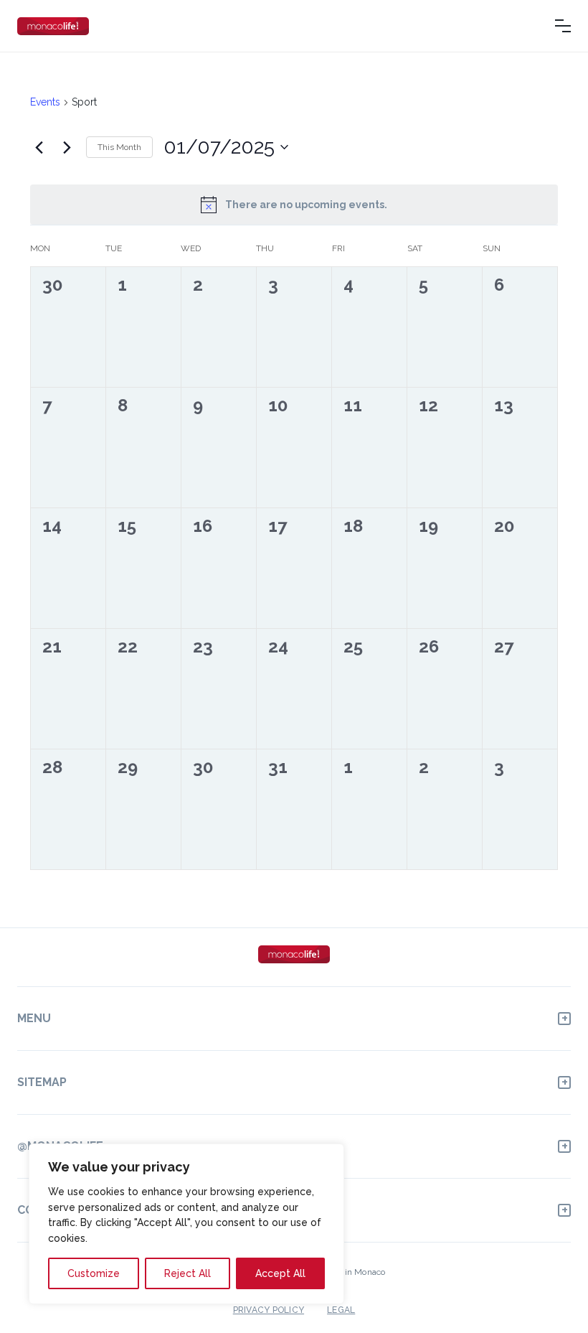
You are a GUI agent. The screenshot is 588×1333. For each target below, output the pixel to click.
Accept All (280, 1273)
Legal (341, 1310)
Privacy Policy (268, 1310)
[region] (186, 1223)
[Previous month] (38, 147)
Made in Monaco (352, 1272)
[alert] (294, 204)
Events (45, 102)
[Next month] (66, 147)
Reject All (187, 1273)
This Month (119, 147)
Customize (93, 1273)
